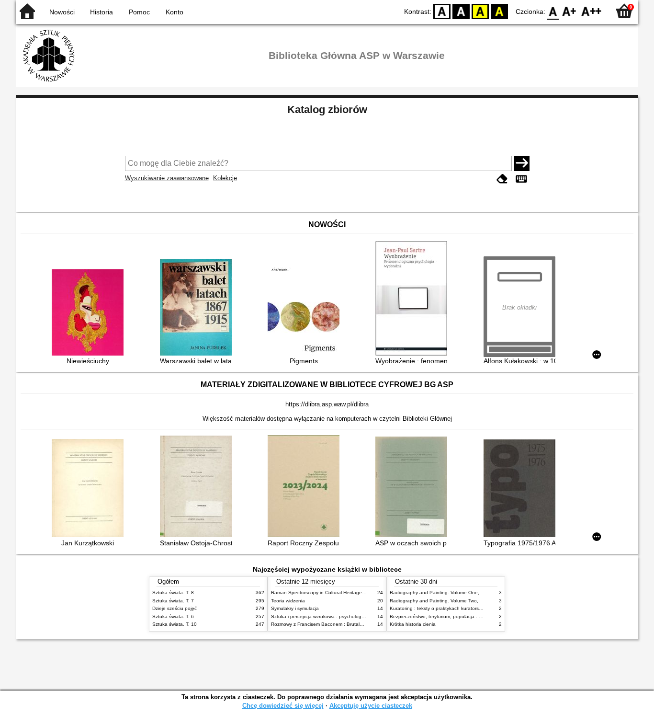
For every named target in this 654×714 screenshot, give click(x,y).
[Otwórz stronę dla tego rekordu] (90, 313)
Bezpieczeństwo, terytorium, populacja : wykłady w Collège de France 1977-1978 (479, 616)
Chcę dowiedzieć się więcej (283, 705)
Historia (101, 12)
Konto (174, 12)
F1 (569, 11)
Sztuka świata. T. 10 (174, 624)
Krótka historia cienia (413, 624)
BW (461, 11)
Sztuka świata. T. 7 (173, 600)
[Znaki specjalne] (521, 179)
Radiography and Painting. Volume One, (434, 592)
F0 (553, 11)
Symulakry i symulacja (295, 608)
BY (499, 11)
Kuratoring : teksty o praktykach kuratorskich (438, 608)
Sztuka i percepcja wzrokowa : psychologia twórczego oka (335, 616)
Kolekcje (225, 178)
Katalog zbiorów (327, 109)
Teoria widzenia (288, 600)
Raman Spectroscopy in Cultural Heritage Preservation (331, 592)
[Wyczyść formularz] (502, 179)
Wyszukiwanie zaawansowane (167, 178)
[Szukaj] (522, 163)
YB (480, 11)
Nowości (62, 12)
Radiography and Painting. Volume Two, (434, 600)
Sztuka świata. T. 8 (173, 592)
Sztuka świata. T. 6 (173, 616)
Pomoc (139, 12)
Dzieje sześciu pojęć (174, 608)
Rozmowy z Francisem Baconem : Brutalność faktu (327, 624)
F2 (591, 11)
